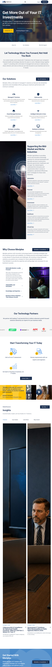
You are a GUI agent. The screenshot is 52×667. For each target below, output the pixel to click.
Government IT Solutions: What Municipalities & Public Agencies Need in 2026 (37, 629)
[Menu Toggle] (25, 2)
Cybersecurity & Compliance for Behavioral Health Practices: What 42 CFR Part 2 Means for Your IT (13, 630)
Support (38, 2)
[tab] (5, 419)
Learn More (13, 104)
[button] (39, 392)
